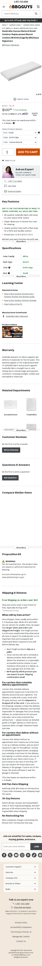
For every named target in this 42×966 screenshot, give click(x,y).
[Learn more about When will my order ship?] (13, 123)
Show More (21, 241)
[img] (21, 71)
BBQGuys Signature (10, 45)
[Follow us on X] (10, 855)
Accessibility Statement (21, 927)
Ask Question (10, 478)
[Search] (36, 13)
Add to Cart (28, 152)
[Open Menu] (3, 6)
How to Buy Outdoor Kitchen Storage (20, 300)
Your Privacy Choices (20, 932)
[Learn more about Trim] (9, 267)
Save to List (10, 160)
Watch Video (23, 99)
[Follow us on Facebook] (4, 855)
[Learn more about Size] (39, 132)
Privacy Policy (21, 922)
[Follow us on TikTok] (34, 855)
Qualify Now (35, 114)
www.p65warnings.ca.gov (13, 577)
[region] (21, 73)
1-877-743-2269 (21, 1)
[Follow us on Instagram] (22, 855)
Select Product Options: (12, 129)
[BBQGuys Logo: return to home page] (21, 7)
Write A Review (11, 450)
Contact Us (21, 941)
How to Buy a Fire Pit (13, 304)
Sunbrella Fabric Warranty (17, 316)
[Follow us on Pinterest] (28, 855)
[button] (21, 867)
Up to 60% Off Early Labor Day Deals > (21, 20)
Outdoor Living (15, 25)
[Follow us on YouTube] (16, 855)
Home (4, 25)
